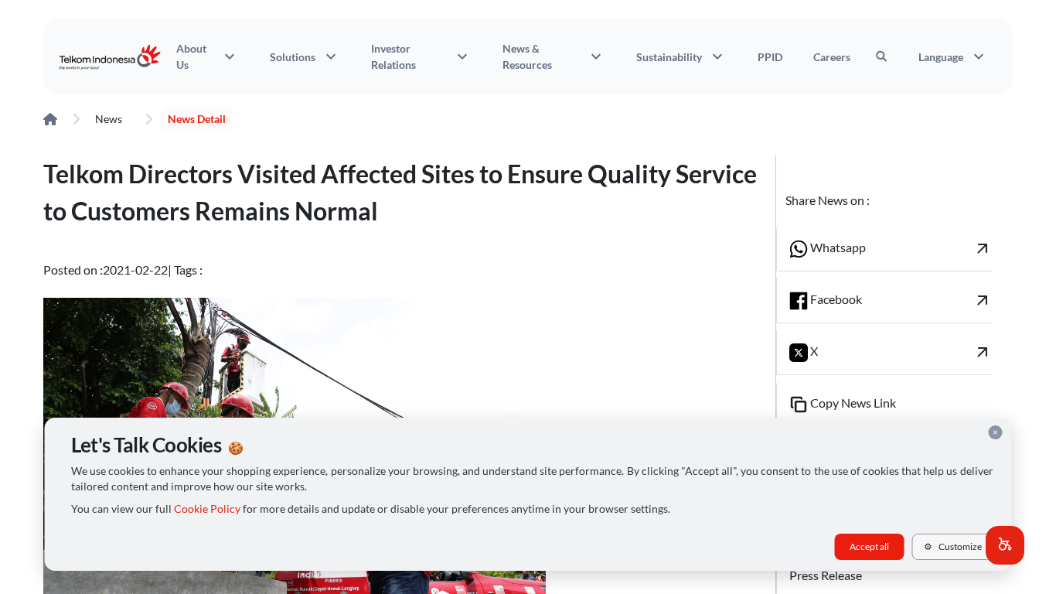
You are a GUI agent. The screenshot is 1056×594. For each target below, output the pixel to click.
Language (953, 56)
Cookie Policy (207, 509)
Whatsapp (900, 248)
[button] (1005, 545)
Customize (953, 546)
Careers (831, 56)
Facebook (900, 300)
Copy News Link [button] (852, 402)
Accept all (869, 546)
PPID (770, 56)
